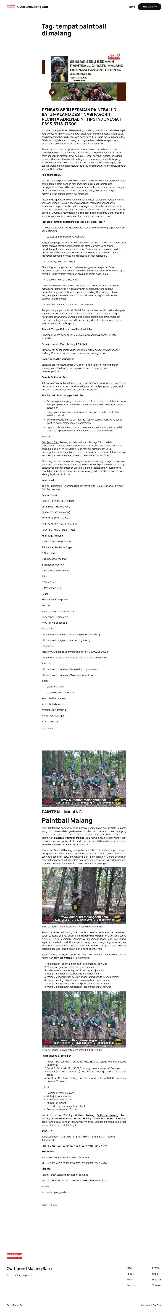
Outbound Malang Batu (32, 7)
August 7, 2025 (48, 728)
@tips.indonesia (55, 686)
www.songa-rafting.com (55, 616)
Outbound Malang (107, 1115)
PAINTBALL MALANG (62, 812)
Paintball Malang (51, 827)
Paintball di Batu (50, 442)
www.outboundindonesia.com (58, 611)
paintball (97, 155)
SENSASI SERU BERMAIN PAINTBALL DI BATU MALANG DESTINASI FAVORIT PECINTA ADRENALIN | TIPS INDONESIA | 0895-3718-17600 (81, 116)
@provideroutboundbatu (60, 692)
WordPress (157, 1305)
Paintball (81, 329)
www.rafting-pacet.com (54, 622)
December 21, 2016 (49, 1205)
